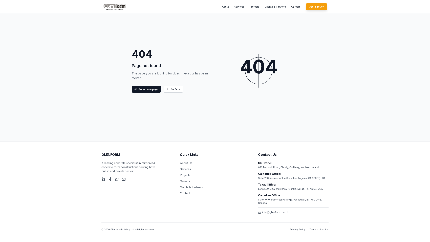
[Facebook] (110, 179)
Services (239, 6)
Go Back (175, 89)
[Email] (124, 179)
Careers (295, 6)
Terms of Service (319, 229)
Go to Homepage (148, 89)
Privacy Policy (297, 229)
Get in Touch (316, 6)
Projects (254, 6)
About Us (186, 163)
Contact (185, 193)
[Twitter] (117, 179)
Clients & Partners (275, 6)
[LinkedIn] (103, 179)
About (225, 6)
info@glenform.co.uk (275, 212)
